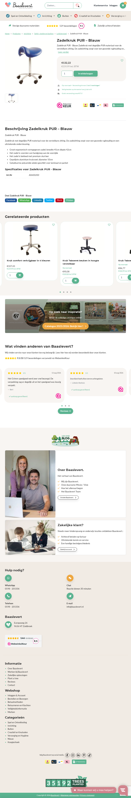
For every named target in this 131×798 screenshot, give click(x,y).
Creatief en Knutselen (90, 16)
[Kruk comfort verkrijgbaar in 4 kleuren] (31, 240)
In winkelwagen (85, 73)
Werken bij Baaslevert (18, 672)
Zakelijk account (66, 549)
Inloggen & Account (16, 695)
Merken (11, 712)
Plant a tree (13, 678)
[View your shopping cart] (123, 5)
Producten (17, 34)
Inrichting (47, 16)
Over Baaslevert (15, 668)
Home (7, 34)
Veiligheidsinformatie (17, 708)
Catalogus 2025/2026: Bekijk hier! (64, 326)
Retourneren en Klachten (19, 705)
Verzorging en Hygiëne (18, 735)
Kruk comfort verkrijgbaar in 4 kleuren (28, 261)
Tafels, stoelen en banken (44, 34)
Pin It (59, 200)
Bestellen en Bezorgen (18, 698)
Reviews (64, 411)
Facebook (11, 200)
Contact (11, 685)
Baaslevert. (55, 795)
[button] (123, 60)
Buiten (65, 16)
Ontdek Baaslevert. (67, 498)
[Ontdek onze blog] (65, 441)
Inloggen (113, 5)
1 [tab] (60, 292)
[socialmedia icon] (67, 755)
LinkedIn (38, 200)
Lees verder (63, 52)
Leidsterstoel (62, 34)
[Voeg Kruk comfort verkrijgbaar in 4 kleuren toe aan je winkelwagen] (19, 275)
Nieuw (11, 739)
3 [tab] (67, 292)
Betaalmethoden (15, 702)
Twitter (49, 200)
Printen (69, 200)
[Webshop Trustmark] (58, 395)
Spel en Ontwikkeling (21, 16)
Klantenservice (101, 5)
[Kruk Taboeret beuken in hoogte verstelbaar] (86, 240)
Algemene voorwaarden (70, 795)
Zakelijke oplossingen (17, 675)
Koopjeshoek (13, 742)
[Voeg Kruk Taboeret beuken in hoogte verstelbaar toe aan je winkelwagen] (75, 281)
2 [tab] (63, 292)
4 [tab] (70, 292)
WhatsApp (24, 200)
